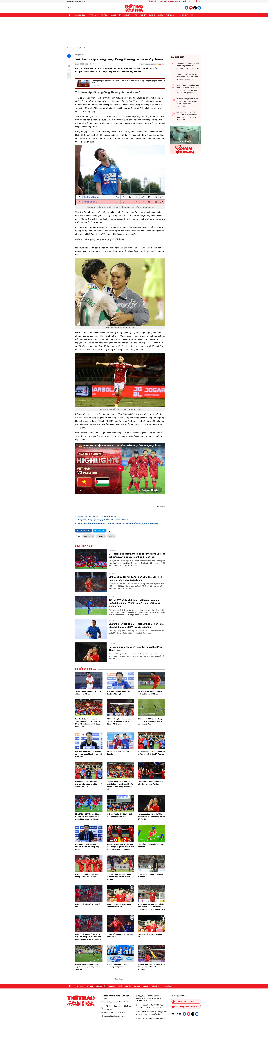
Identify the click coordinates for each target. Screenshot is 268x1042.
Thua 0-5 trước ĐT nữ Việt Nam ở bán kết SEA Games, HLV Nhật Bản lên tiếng (187, 76)
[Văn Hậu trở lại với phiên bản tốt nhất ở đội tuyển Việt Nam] (151, 680)
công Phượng (88, 536)
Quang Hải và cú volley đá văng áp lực (151, 935)
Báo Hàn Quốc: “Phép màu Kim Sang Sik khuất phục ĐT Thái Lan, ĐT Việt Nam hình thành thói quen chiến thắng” (88, 722)
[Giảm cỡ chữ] (69, 79)
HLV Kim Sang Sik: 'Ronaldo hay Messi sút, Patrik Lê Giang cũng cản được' (87, 846)
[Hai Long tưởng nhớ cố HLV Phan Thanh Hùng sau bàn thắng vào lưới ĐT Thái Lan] (151, 803)
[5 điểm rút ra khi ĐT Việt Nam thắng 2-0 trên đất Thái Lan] (88, 863)
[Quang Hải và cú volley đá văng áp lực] (151, 923)
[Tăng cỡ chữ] (69, 71)
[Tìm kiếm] (69, 8)
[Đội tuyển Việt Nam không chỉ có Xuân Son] (120, 740)
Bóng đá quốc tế (130, 15)
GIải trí (160, 15)
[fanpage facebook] (186, 8)
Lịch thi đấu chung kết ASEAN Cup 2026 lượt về (120, 935)
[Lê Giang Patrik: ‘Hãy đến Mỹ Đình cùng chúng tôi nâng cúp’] (120, 803)
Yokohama (101, 536)
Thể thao (104, 15)
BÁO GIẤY (153, 1)
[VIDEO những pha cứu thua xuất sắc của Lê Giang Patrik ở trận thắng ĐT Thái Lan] (120, 707)
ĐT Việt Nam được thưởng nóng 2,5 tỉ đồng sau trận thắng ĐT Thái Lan (151, 753)
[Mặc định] (69, 75)
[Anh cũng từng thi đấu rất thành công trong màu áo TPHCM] (120, 380)
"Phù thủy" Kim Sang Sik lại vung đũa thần (150, 875)
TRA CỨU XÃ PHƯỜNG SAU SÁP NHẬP (170, 1)
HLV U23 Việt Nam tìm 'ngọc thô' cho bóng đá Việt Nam (119, 965)
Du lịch (152, 15)
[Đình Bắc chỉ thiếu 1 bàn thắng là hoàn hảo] (151, 833)
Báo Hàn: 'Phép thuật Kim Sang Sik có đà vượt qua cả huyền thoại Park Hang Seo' (88, 754)
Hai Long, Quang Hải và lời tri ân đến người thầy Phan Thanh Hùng (135, 648)
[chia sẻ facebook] (69, 61)
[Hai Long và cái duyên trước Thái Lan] (88, 893)
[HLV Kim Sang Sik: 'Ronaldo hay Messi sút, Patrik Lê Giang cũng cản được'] (88, 833)
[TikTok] (200, 1)
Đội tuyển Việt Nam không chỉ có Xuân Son (119, 753)
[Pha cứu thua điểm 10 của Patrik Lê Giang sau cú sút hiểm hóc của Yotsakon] (151, 953)
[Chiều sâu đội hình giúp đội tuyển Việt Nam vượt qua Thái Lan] (151, 770)
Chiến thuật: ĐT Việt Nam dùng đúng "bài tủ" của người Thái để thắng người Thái (150, 721)
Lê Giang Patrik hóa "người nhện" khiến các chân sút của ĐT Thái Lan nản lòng (120, 876)
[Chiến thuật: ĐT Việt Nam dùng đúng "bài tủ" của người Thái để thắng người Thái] (151, 707)
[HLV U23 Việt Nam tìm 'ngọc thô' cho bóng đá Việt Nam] (120, 953)
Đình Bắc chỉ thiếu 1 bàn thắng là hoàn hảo (150, 845)
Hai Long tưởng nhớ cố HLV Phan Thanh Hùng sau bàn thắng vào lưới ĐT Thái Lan (151, 816)
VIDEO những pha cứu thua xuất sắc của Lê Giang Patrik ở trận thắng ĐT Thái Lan (119, 721)
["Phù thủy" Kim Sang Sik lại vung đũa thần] (151, 863)
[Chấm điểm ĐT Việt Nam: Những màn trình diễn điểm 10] (120, 893)
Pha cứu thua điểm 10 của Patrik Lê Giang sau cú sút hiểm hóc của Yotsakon (151, 966)
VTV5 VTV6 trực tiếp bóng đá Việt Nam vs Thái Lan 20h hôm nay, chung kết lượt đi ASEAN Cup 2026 (151, 906)
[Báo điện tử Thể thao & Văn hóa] (134, 8)
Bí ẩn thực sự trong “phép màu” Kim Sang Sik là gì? (119, 692)
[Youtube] (196, 1)
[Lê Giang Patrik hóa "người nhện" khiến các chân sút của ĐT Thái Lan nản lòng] (120, 863)
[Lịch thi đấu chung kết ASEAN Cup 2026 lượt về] (120, 923)
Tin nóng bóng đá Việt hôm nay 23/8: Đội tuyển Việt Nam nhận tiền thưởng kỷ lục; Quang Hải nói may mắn (120, 785)
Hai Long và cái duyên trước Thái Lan (87, 905)
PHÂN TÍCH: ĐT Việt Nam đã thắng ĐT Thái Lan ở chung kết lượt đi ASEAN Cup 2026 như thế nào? (88, 816)
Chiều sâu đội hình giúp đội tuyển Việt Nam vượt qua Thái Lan (150, 783)
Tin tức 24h (93, 15)
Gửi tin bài (187, 1)
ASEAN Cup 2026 (80, 15)
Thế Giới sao (170, 15)
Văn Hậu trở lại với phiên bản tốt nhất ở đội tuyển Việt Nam (150, 692)
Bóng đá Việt (116, 15)
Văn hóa (143, 15)
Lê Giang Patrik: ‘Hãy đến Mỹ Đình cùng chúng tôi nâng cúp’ (119, 815)
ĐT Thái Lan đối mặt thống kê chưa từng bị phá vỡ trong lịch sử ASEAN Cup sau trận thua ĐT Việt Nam (137, 555)
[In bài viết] (69, 66)
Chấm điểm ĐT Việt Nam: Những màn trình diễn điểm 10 (119, 905)
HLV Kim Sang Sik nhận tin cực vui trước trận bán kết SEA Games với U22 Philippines (187, 102)
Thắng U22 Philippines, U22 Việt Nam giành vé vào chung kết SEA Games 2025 (188, 65)
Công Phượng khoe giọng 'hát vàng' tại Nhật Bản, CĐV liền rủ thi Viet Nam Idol (103, 520)
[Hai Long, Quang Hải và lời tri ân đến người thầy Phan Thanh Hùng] (91, 652)
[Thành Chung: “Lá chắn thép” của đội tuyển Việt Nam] (88, 680)
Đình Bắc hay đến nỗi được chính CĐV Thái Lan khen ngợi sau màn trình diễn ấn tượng (135, 578)
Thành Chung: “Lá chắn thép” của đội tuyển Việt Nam (88, 692)
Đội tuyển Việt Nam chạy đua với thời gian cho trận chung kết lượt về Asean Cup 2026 (88, 784)
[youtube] (191, 8)
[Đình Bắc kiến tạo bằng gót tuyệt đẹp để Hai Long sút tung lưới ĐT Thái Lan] (88, 953)
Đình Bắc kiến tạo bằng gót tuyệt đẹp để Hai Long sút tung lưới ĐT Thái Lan (87, 966)
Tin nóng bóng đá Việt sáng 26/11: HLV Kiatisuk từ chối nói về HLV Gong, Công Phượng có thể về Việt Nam (128, 82)
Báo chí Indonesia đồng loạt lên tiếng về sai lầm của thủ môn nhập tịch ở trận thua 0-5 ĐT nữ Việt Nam (188, 89)
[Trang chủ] (69, 15)
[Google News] (152, 65)
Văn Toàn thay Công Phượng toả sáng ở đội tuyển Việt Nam (97, 516)
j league (111, 536)
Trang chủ (70, 48)
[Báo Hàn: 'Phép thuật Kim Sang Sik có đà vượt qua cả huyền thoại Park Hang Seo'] (88, 740)
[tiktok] (195, 8)
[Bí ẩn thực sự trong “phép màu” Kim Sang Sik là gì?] (120, 680)
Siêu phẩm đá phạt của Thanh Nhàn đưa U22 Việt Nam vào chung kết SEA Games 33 (187, 116)
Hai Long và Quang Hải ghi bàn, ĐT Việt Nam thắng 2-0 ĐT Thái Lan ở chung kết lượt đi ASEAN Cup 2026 (88, 936)
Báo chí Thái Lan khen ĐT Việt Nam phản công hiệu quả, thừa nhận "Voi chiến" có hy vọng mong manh (120, 846)
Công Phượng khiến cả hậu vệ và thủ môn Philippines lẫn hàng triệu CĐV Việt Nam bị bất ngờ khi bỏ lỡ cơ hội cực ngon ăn (118, 523)
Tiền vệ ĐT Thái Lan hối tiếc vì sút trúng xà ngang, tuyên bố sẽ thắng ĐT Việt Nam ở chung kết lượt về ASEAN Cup (134, 603)
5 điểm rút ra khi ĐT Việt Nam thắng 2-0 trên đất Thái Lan (86, 875)
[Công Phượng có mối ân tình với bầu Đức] (120, 292)
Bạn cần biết (183, 15)
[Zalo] (199, 8)
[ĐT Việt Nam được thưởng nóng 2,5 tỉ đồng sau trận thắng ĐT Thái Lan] (151, 740)
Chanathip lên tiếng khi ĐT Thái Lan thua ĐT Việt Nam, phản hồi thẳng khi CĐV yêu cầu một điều (136, 625)
